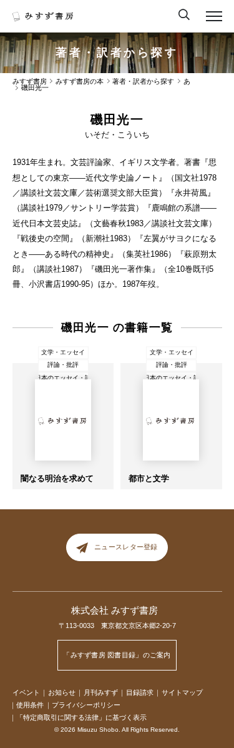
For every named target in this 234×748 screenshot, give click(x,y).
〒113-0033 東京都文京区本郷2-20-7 (117, 625)
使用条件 (30, 705)
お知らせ (62, 692)
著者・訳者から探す (117, 52)
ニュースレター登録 (125, 547)
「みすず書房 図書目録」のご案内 (117, 655)
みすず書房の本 (80, 81)
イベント (26, 692)
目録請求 (140, 692)
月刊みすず (101, 692)
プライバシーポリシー (86, 705)
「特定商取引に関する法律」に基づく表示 (81, 717)
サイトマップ (182, 692)
